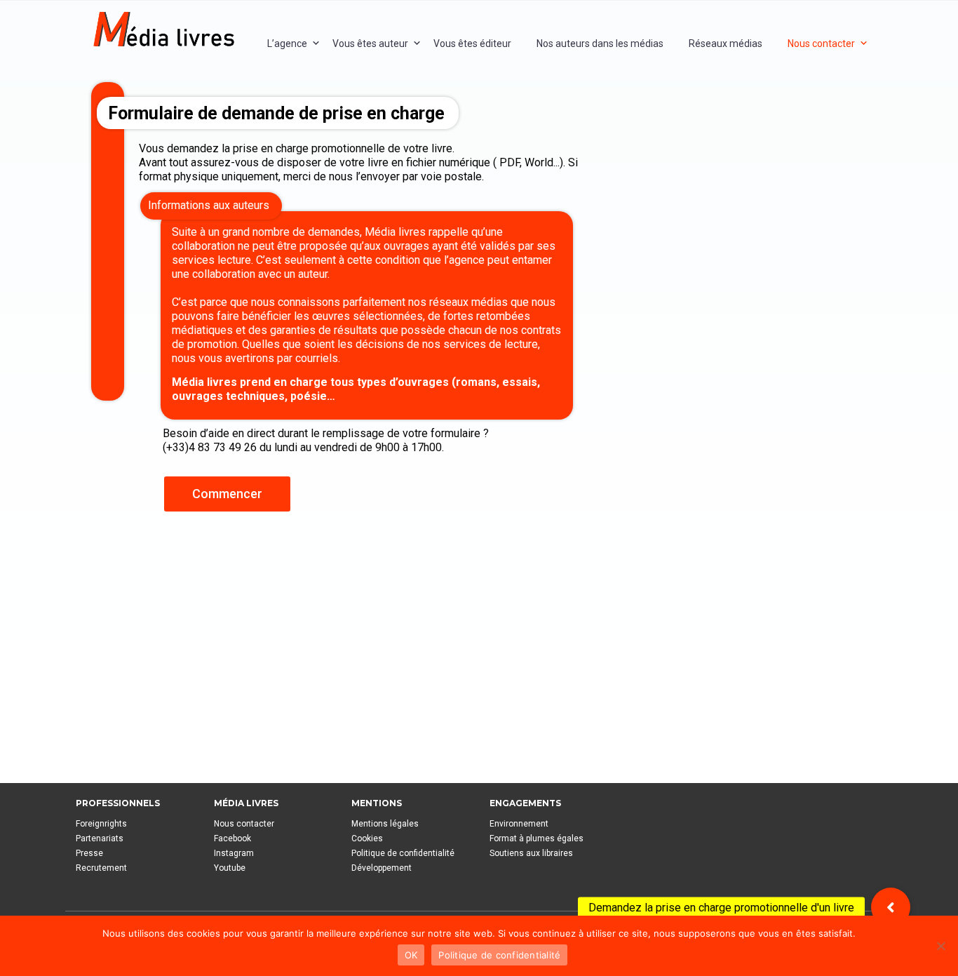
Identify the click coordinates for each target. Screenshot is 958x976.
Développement (381, 868)
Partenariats (99, 838)
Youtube (229, 868)
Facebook (232, 838)
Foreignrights (101, 824)
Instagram (234, 853)
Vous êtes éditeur (472, 43)
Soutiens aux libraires (531, 853)
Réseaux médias (725, 43)
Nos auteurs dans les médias (600, 43)
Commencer (227, 493)
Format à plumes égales (536, 838)
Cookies (367, 838)
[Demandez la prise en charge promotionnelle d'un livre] (890, 907)
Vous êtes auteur (370, 43)
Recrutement (101, 868)
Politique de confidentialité (402, 853)
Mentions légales (385, 824)
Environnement (519, 824)
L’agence (287, 43)
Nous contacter (821, 43)
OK (411, 955)
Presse (89, 853)
